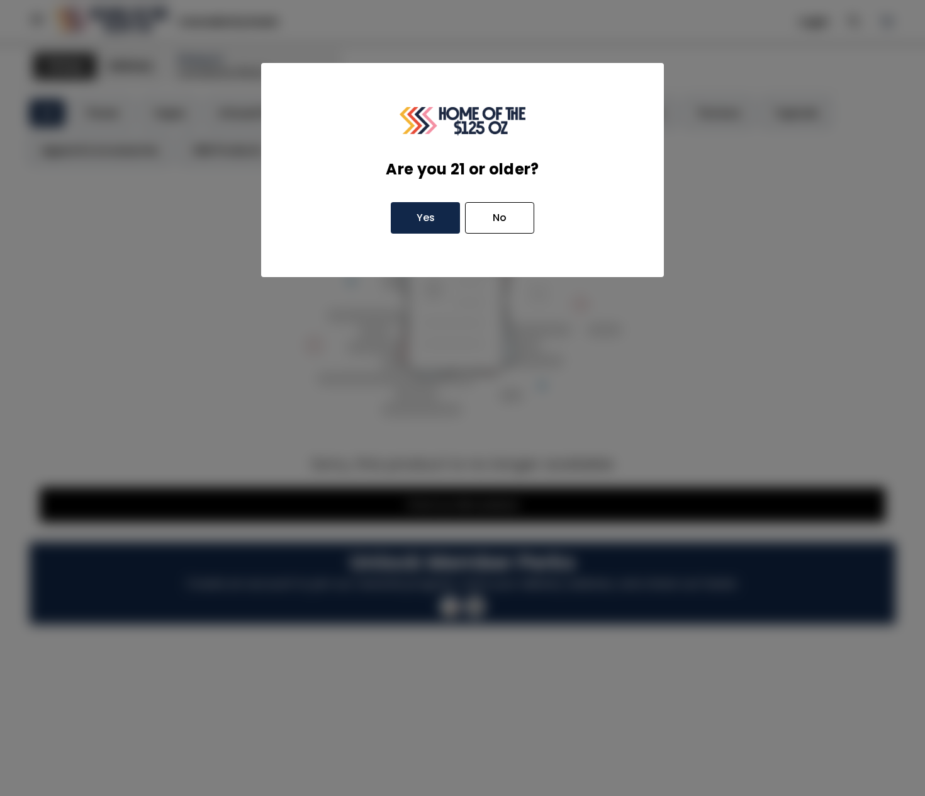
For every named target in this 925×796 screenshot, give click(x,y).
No (500, 217)
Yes (426, 217)
